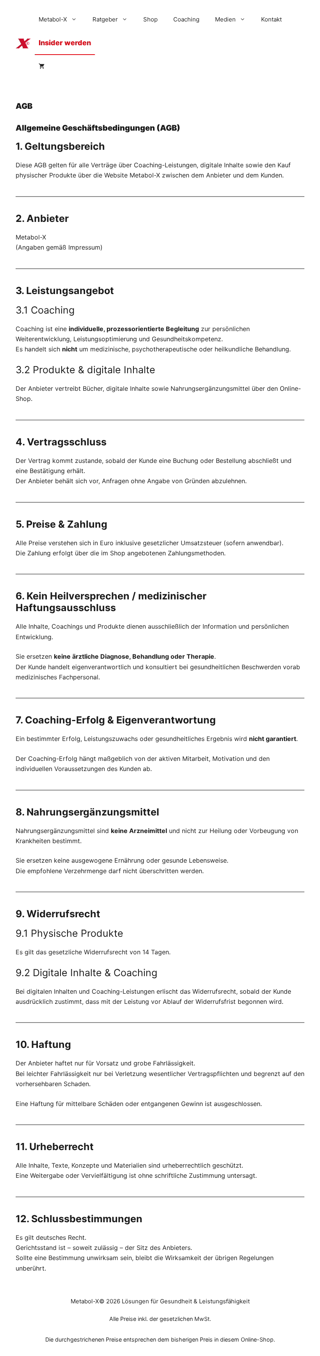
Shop (150, 19)
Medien (225, 19)
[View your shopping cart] (41, 66)
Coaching (186, 19)
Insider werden (65, 43)
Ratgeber (105, 19)
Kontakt (271, 19)
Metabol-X (53, 19)
